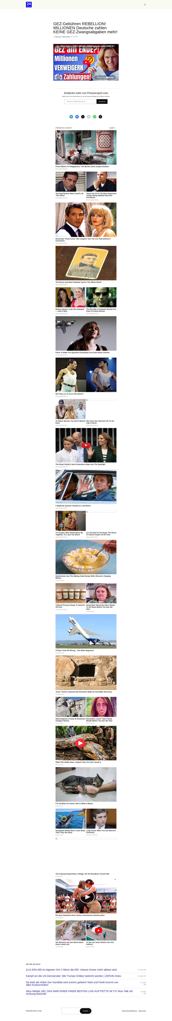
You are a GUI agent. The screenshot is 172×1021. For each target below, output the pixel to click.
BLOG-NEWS (66, 36)
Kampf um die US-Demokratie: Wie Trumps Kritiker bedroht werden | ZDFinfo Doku (73, 976)
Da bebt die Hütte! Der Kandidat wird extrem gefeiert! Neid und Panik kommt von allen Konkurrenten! (72, 983)
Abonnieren (102, 101)
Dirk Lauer (58, 36)
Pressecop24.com (34, 1011)
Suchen (85, 1011)
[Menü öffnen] (145, 5)
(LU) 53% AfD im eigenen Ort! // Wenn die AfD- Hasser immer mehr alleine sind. (71, 969)
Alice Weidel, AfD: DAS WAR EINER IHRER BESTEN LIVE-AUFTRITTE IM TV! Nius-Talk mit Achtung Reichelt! (79, 992)
